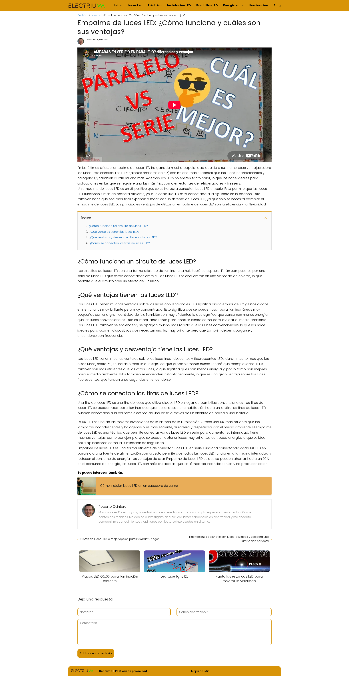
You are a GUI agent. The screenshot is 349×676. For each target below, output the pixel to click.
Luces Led (135, 5)
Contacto (105, 671)
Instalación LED (179, 5)
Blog (277, 5)
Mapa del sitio (200, 671)
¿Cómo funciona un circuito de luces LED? (118, 226)
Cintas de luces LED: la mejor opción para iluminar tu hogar (119, 539)
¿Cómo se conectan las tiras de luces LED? (120, 243)
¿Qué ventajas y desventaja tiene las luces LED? (123, 237)
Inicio (118, 5)
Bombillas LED (207, 5)
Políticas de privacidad (131, 671)
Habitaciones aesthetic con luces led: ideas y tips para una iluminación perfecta (229, 539)
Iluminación (258, 5)
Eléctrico (155, 5)
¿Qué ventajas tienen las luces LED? (114, 232)
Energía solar (233, 5)
